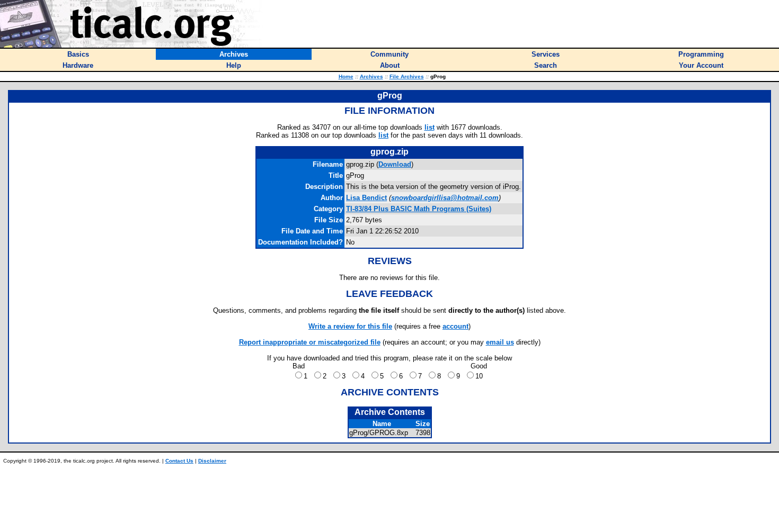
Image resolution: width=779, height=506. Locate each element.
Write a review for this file (350, 326)
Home (346, 76)
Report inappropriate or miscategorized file (309, 342)
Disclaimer (212, 461)
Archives (371, 76)
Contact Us (179, 461)
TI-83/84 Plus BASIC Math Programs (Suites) (418, 209)
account (455, 326)
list (429, 127)
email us (500, 342)
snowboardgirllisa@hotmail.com (445, 198)
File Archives (407, 76)
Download (394, 164)
